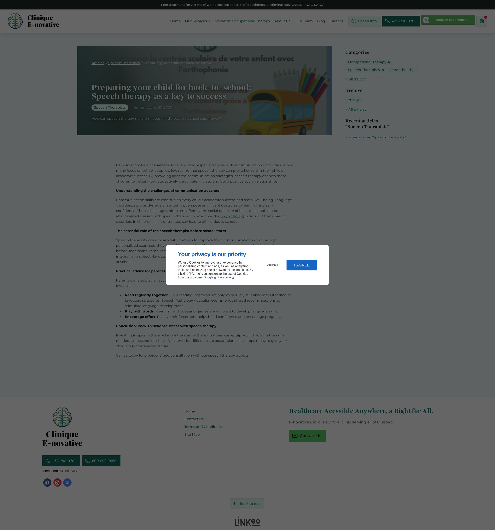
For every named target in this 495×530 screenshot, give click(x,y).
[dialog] (247, 265)
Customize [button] (272, 265)
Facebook (224, 277)
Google (208, 277)
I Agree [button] (302, 265)
